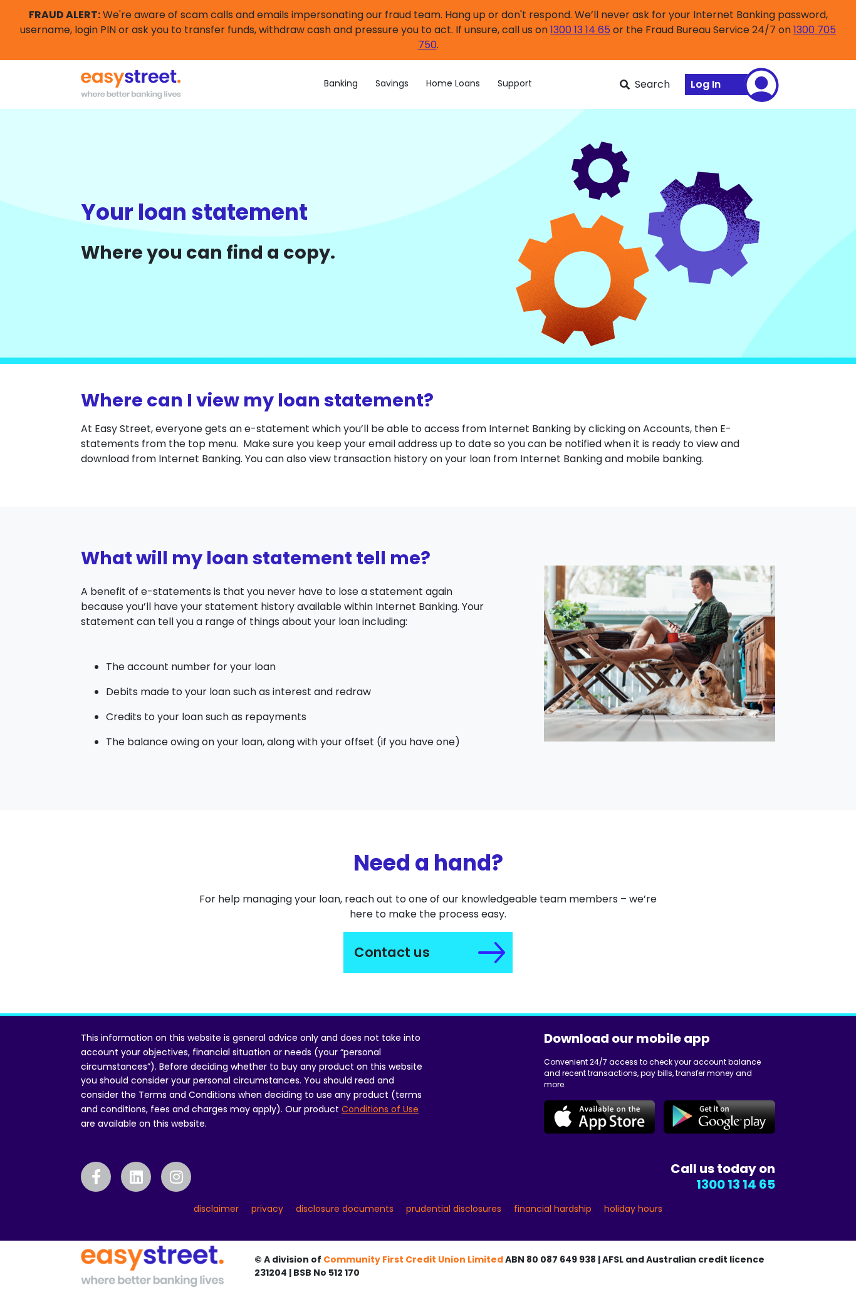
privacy (267, 1208)
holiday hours (633, 1208)
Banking (341, 83)
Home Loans (453, 83)
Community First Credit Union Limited (413, 1259)
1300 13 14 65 (580, 30)
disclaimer (216, 1208)
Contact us (392, 952)
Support (515, 83)
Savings (392, 83)
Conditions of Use (380, 1109)
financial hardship (553, 1208)
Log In (706, 84)
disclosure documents (345, 1208)
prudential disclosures (453, 1208)
